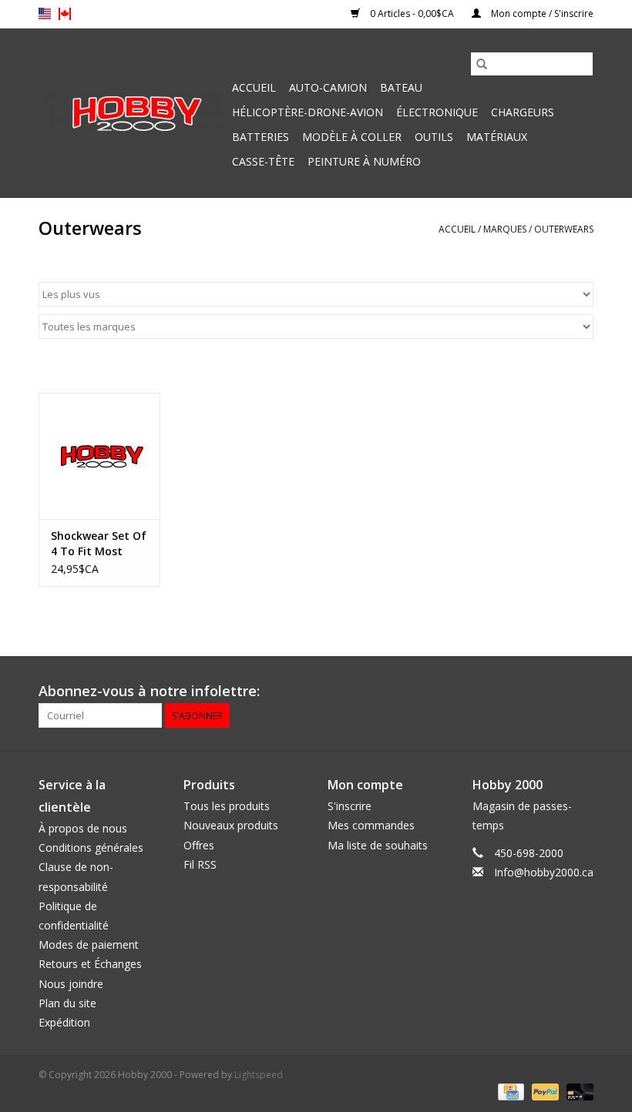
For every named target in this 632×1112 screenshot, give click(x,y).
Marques (504, 229)
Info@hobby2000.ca (543, 872)
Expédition (64, 1022)
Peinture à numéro (364, 161)
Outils (434, 136)
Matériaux (496, 136)
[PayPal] (543, 1090)
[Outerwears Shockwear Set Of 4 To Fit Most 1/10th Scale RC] (99, 456)
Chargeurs (522, 112)
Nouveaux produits (230, 825)
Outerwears (563, 229)
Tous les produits (226, 806)
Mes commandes (371, 825)
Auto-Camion (328, 87)
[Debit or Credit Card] (577, 1090)
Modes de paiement (89, 944)
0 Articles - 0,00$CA (412, 13)
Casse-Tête (263, 161)
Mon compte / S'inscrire (541, 13)
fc (65, 14)
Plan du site (67, 1003)
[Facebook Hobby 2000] (581, 691)
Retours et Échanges (90, 963)
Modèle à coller (352, 136)
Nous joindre (71, 983)
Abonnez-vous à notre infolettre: (149, 691)
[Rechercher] (481, 64)
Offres (198, 845)
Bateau (401, 87)
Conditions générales (91, 847)
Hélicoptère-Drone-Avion (307, 112)
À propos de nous (83, 828)
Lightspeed (258, 1074)
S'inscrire (349, 806)
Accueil (254, 87)
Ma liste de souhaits (378, 845)
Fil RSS (200, 864)
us (45, 14)
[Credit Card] (509, 1090)
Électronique (437, 112)
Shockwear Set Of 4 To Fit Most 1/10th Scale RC (98, 543)
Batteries (260, 136)
